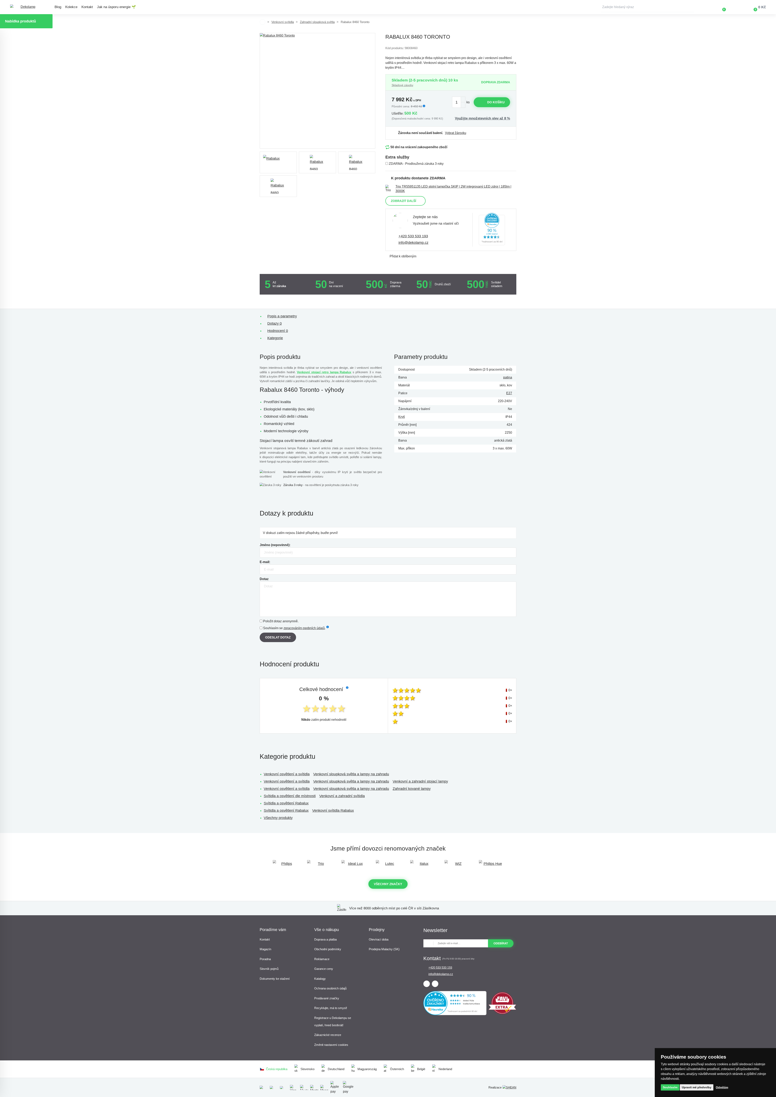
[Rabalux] (278, 162)
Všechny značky (388, 884)
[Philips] (285, 865)
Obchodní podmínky (327, 949)
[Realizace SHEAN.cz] (509, 1087)
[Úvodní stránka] (262, 22)
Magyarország (367, 1069)
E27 (509, 393)
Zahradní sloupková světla (317, 22)
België (421, 1069)
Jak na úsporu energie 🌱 (116, 7)
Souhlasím (670, 1087)
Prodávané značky (326, 998)
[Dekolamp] (26, 7)
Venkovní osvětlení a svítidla (287, 774)
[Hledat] (691, 7)
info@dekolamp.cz (413, 243)
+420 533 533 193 (413, 236)
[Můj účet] (736, 7)
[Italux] (422, 865)
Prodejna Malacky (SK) (384, 949)
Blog (58, 7)
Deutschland (336, 1069)
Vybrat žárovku (455, 133)
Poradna (265, 959)
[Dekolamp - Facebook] (426, 984)
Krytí (401, 417)
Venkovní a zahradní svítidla (342, 796)
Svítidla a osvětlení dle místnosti (290, 796)
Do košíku (496, 102)
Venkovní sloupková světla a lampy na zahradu (351, 774)
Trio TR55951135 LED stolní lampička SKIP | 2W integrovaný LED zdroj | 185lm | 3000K (453, 189)
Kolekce (71, 7)
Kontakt (87, 7)
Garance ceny (323, 968)
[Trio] (319, 865)
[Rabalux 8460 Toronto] (317, 91)
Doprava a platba (325, 939)
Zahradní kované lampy (412, 789)
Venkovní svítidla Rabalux (333, 810)
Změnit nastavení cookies (331, 1044)
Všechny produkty (278, 818)
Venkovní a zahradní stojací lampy (420, 781)
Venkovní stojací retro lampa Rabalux (324, 372)
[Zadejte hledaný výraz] (647, 7)
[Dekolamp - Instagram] (435, 984)
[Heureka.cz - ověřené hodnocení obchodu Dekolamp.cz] (492, 230)
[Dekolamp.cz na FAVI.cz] (502, 1013)
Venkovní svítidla (282, 22)
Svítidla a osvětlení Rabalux (286, 803)
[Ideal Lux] (353, 865)
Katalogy (320, 978)
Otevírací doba (378, 939)
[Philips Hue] (491, 865)
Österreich (397, 1069)
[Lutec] (388, 865)
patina (507, 377)
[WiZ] (457, 865)
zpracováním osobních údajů (304, 628)
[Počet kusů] (458, 102)
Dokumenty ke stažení (275, 978)
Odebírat (500, 943)
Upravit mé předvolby (696, 1087)
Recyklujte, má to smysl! (330, 1008)
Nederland (445, 1069)
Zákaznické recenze (327, 1035)
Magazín (265, 949)
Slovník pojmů (269, 968)
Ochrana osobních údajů (330, 988)
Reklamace (321, 959)
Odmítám (722, 1087)
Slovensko (307, 1069)
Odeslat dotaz (278, 637)
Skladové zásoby (402, 85)
